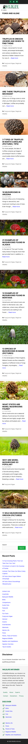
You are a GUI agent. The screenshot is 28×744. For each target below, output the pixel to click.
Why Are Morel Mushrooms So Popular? (10, 462)
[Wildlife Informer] (10, 7)
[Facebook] (10, 1)
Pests (4, 633)
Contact (5, 696)
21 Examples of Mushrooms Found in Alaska (13, 242)
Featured (5, 608)
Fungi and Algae (9, 63)
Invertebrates (6, 624)
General (4, 619)
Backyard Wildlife (7, 597)
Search (4, 545)
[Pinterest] (17, 1)
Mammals (5, 627)
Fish (3, 610)
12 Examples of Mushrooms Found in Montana (13, 295)
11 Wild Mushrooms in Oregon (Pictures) (13, 514)
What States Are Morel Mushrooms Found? (12, 406)
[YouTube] (13, 1)
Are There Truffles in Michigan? (13, 93)
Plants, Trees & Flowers (9, 636)
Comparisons (6, 602)
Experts (17, 692)
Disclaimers (13, 696)
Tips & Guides (6, 647)
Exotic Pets (5, 605)
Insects (4, 622)
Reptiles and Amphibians (10, 641)
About (11, 692)
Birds (4, 599)
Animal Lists (6, 591)
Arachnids (5, 594)
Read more (14, 58)
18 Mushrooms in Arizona (11, 193)
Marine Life (5, 630)
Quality (5, 692)
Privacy (21, 696)
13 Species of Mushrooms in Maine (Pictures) (13, 351)
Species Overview (7, 644)
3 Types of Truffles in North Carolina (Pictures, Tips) (12, 141)
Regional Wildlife (7, 638)
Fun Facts (5, 613)
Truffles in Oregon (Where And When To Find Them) (13, 41)
